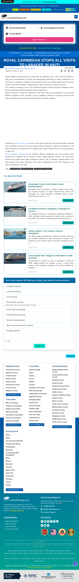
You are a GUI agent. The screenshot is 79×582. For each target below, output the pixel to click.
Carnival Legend (34, 405)
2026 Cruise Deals (12, 412)
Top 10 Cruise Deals (11, 529)
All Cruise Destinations (61, 426)
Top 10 (15, 9)
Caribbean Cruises (58, 410)
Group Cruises (11, 381)
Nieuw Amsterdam (35, 411)
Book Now (70, 9)
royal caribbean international (43, 168)
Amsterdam (10, 476)
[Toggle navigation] (76, 16)
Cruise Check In (22, 551)
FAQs (39, 558)
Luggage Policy (27, 553)
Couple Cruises (11, 375)
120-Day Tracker (35, 9)
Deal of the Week (24, 9)
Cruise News (28, 53)
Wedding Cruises (12, 390)
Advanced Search (26, 48)
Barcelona (9, 450)
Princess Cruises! (50, 2)
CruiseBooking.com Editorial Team (21, 68)
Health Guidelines (49, 551)
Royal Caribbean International (16, 154)
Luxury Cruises (11, 387)
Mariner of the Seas (22, 143)
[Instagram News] (48, 525)
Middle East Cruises (59, 419)
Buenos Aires (10, 470)
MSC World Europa (35, 390)
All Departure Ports (13, 489)
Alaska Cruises (57, 392)
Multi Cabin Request (11, 521)
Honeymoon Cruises (13, 384)
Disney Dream (34, 420)
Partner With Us (26, 558)
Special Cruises (12, 394)
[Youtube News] (45, 525)
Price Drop (8, 9)
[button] (22, 27)
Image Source (39, 561)
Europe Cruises (57, 383)
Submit (39, 346)
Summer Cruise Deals (13, 418)
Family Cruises (11, 378)
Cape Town (9, 473)
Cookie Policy (55, 558)
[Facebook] (42, 521)
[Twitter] (51, 521)
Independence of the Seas (38, 393)
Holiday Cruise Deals (13, 409)
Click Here (57, 48)
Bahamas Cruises (58, 380)
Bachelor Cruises (12, 372)
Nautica (31, 375)
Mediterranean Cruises (60, 407)
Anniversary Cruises (13, 369)
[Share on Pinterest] (68, 70)
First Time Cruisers (68, 553)
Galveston (9, 464)
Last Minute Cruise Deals (14, 415)
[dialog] (7, 1)
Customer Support (49, 512)
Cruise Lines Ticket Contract (53, 553)
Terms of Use (46, 558)
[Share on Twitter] (65, 70)
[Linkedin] (57, 521)
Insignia (32, 384)
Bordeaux (9, 479)
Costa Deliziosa (34, 417)
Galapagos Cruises (58, 416)
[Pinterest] (54, 521)
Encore (31, 378)
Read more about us (17, 510)
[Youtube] (45, 521)
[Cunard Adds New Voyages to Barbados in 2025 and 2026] (15, 258)
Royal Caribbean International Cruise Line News (52, 53)
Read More (67, 200)
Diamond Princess (35, 396)
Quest (31, 372)
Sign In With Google (59, 9)
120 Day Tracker (10, 524)
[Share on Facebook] (61, 70)
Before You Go (12, 551)
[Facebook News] (42, 525)
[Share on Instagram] (72, 70)
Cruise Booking (14, 53)
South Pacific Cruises (59, 422)
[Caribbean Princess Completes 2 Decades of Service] (15, 211)
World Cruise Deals (12, 421)
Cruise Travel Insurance (63, 551)
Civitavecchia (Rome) (13, 444)
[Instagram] (48, 521)
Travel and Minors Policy (35, 551)
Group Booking (46, 9)
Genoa (8, 435)
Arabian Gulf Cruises (59, 389)
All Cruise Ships (35, 424)
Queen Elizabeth (34, 369)
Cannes (8, 482)
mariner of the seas (27, 168)
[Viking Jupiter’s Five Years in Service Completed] (15, 234)
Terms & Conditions (34, 567)
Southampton (10, 447)
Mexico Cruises (57, 401)
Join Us (34, 558)
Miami (8, 458)
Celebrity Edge (34, 408)
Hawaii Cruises (57, 398)
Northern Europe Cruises (60, 386)
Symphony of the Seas (37, 387)
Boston (8, 461)
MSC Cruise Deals (12, 403)
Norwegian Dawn (35, 399)
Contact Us (63, 558)
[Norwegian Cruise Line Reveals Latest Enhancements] (15, 187)
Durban (8, 485)
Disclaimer (70, 356)
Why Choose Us (16, 558)
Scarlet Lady (33, 402)
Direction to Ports (38, 553)
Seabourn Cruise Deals (14, 406)
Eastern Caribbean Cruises (61, 395)
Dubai (8, 438)
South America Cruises (60, 404)
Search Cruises (38, 40)
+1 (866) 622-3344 (48, 506)
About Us (7, 558)
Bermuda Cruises (58, 413)
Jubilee (31, 381)
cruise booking (15, 168)
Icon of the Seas (34, 414)
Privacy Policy (47, 567)
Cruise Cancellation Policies (13, 553)
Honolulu (9, 467)
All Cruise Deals (12, 425)
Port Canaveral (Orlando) (14, 441)
